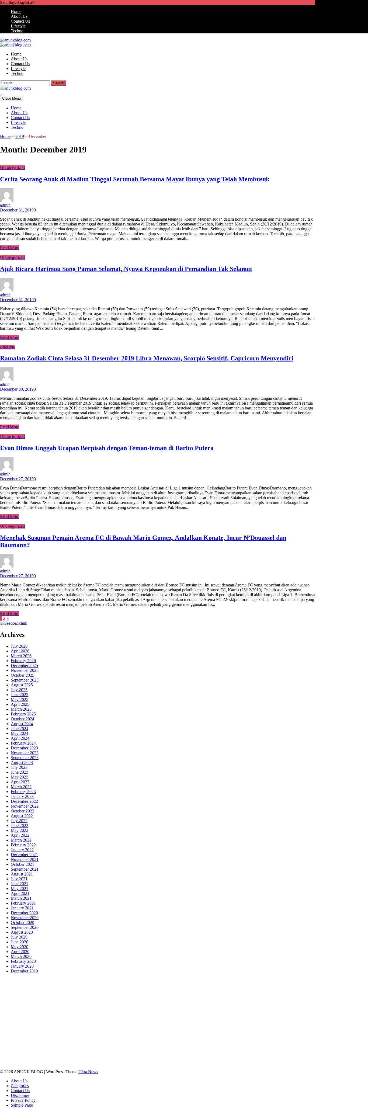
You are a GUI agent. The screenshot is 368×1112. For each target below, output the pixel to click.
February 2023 (23, 791)
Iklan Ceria (151, 990)
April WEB (143, 994)
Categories (20, 1085)
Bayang (152, 1048)
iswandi (114, 1033)
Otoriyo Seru (174, 1019)
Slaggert (195, 994)
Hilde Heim (151, 985)
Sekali (51, 1057)
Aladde (180, 994)
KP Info (281, 994)
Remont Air (249, 1023)
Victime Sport (136, 1019)
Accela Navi (102, 985)
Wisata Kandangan (79, 1038)
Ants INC (188, 985)
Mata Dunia (209, 1028)
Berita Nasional (220, 1038)
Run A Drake (135, 1023)
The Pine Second (25, 1009)
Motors (6, 980)
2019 (19, 136)
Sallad (305, 999)
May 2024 (19, 733)
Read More (9, 247)
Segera (38, 1057)
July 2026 (19, 646)
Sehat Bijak (244, 1043)
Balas (140, 1048)
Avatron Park (11, 990)
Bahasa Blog (240, 1057)
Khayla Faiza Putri (167, 1033)
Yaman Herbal (12, 1023)
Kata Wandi (240, 1033)
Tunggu (147, 1053)
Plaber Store (38, 985)
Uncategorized (12, 167)
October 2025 (22, 675)
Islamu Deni (216, 990)
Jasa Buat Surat (60, 999)
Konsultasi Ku (140, 1057)
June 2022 (19, 825)
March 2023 (21, 786)
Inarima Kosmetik (15, 1019)
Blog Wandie (107, 1038)
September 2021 (25, 869)
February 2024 (23, 743)
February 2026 (23, 660)
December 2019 (24, 971)
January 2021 (22, 908)
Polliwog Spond (218, 980)
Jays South (112, 994)
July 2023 (19, 767)
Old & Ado (217, 1019)
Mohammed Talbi (67, 1014)
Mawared (258, 1014)
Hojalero (245, 999)
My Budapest (111, 1023)
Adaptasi (303, 1043)
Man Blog (17, 1033)
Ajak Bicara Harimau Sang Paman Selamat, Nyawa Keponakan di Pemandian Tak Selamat (126, 268)
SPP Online (240, 1004)
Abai (13, 1048)
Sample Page (22, 1105)
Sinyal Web (244, 1038)
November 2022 (25, 806)
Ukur (159, 1053)
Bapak (216, 1053)
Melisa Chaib (301, 990)
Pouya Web (238, 1009)
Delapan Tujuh (70, 980)
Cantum (283, 1048)
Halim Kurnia (162, 1043)
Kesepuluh (85, 1057)
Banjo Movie (158, 1023)
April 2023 (20, 782)
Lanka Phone (130, 980)
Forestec (215, 1023)
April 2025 (20, 704)
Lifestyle (18, 26)
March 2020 (21, 956)
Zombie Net (194, 999)
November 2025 (25, 670)
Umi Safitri (184, 1043)
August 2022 (22, 816)
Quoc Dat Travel (244, 985)
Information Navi (116, 1028)
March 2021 (21, 898)
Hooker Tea (123, 1009)
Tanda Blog (262, 1057)
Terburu (257, 1048)
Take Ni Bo (81, 985)
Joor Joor (91, 1014)
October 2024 (22, 719)
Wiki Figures (277, 980)
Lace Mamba (192, 980)
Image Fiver (94, 980)
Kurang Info (169, 1038)
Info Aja (226, 1043)
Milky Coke (196, 1019)
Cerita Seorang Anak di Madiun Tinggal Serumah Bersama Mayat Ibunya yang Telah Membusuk (134, 179)
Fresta (127, 994)
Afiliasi (277, 1043)
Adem (18, 1053)
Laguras (179, 1004)
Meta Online (23, 994)
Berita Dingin (189, 1057)
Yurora (6, 994)
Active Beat (35, 1023)
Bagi (119, 1048)
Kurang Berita (194, 1038)
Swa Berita (259, 990)
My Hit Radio (214, 994)
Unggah (122, 1053)
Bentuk (243, 1048)
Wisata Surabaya (164, 1028)
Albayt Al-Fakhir (274, 985)
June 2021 (19, 883)
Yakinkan (24, 1057)
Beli (164, 1048)
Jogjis (97, 994)
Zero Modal (60, 985)
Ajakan (6, 1053)
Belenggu (217, 1048)
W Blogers (171, 990)
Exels (191, 1004)
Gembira (7, 1057)
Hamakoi (38, 999)
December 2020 (24, 913)
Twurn (74, 990)
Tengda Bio (102, 1009)
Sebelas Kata (62, 1043)
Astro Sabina (34, 990)
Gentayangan (198, 1053)
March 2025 (21, 709)
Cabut (270, 1048)
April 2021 (20, 893)
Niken (32, 1033)
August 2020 (22, 932)
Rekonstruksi (54, 1004)
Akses (48, 1053)
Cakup (297, 1048)
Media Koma (266, 1038)
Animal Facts (263, 1019)
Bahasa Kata (75, 1062)
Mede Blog (258, 1009)
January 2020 (22, 966)
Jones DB (140, 1028)
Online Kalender (204, 1014)
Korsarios (275, 1014)
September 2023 (25, 757)
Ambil (41, 1048)
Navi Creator (76, 1033)
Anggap (61, 1053)
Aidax (294, 994)
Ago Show (75, 1004)
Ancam (73, 1048)
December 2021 (24, 854)
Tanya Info (28, 1062)
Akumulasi (57, 1048)
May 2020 (19, 946)
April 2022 (20, 835)
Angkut (86, 1048)
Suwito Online (51, 1033)
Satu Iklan (41, 1043)
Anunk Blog (23, 980)
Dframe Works (127, 985)
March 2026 (21, 656)
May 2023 (19, 777)
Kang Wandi (288, 1033)
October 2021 (22, 864)
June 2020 (19, 942)
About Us (19, 16)
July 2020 (19, 937)
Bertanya (262, 1043)
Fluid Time (303, 1009)
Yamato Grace (193, 990)
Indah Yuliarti (206, 1043)
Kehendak (66, 1057)
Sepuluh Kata (165, 1057)
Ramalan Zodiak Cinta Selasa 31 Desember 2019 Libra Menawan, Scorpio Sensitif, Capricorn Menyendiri (146, 358)
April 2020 (20, 951)
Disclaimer (20, 1095)
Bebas (203, 1048)
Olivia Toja (279, 990)
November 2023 (25, 752)
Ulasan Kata (175, 1053)
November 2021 (25, 859)
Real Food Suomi (234, 1014)
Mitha (59, 994)
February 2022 (23, 845)
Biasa (231, 1048)
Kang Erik (262, 1028)
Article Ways (157, 1014)
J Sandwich (293, 1023)
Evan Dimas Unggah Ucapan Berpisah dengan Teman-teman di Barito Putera (107, 447)
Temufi (140, 1009)
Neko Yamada (301, 980)
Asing (99, 1048)
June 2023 (19, 772)
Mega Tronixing (55, 1009)
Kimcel (112, 980)
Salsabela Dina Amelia (139, 1038)
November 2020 (25, 917)
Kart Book (206, 1004)
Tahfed (295, 1028)
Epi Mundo (90, 990)
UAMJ (282, 1019)
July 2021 (19, 879)
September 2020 (25, 927)
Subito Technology (249, 980)
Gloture (223, 1004)
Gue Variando (239, 1019)
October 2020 (22, 922)
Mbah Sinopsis (78, 994)
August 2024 (22, 723)
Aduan (309, 1048)
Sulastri (155, 999)
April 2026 (20, 651)
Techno (17, 31)
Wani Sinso (163, 994)
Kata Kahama (113, 990)
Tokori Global (59, 1023)
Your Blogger (20, 1043)
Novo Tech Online (221, 999)
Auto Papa (299, 985)
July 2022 (19, 820)
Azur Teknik (46, 980)
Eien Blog (290, 999)
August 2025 (22, 685)
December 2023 (24, 748)
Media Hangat (51, 1062)
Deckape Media (85, 1023)
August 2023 (22, 762)
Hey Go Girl (169, 980)
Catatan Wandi (263, 1033)
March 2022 (21, 840)
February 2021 (23, 903)
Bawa (174, 1048)
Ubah (135, 1053)
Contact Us (20, 21)
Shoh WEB (173, 999)
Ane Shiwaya (215, 1009)
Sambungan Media (111, 1057)
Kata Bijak (44, 994)
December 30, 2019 (17, 389)
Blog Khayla (51, 1038)
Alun (22, 1048)
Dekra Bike (179, 1014)
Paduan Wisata (111, 1043)
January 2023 (22, 796)
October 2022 (22, 811)
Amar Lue (176, 1009)
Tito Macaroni (88, 1028)
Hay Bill (230, 1023)
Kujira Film (157, 1009)
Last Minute (295, 1014)
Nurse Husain (136, 999)
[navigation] (184, 118)
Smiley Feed (262, 1004)
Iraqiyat (6, 1014)
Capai (109, 1053)
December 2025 (24, 665)
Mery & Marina (267, 999)
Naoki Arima (271, 1023)
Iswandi (190, 1033)
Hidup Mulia (96, 1004)
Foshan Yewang (13, 985)
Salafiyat (133, 990)
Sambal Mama (239, 994)
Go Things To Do (60, 1028)
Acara (289, 1043)
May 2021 (19, 888)
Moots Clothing (87, 999)
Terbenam (188, 1048)
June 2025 (19, 694)
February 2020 (23, 961)
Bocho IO (179, 1023)
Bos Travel (188, 1028)
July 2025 (19, 689)
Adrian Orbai (284, 1004)
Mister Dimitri (30, 1004)
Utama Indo (263, 994)
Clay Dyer (198, 1023)
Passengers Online (213, 985)
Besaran (265, 1053)
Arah (109, 1048)
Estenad (22, 999)
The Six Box (88, 1019)
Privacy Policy (23, 1100)
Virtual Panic (113, 999)
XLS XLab (298, 1019)
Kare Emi (194, 1009)
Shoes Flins (41, 1014)
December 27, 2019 (17, 479)
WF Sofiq (8, 1004)
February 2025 (23, 714)
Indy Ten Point (63, 1019)
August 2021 (22, 874)
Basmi (129, 1048)
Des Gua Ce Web (29, 1028)
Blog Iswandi (27, 1038)
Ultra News (88, 1071)
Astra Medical (111, 1019)
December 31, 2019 (17, 210)
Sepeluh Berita (285, 1057)
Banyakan (248, 1053)
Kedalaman (283, 1053)
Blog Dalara (57, 990)
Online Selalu (86, 1043)
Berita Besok (290, 1038)
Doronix (150, 980)
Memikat (301, 1053)
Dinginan (231, 1053)
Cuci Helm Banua (213, 1033)
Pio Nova (22, 1014)
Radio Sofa (97, 1033)
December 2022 (24, 801)
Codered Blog (281, 1009)
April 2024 (20, 738)
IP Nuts (155, 1019)
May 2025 (19, 699)
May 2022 (19, 830)
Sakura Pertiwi (137, 1043)
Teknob (226, 1028)
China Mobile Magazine (129, 1004)
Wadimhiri (170, 985)
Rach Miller (161, 1004)
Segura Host (80, 1009)
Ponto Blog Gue (114, 1014)
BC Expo (137, 1014)
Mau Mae (280, 1028)
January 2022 (22, 849)
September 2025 (25, 680)
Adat (4, 1048)
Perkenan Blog (215, 1057)
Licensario (40, 1019)
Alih (31, 1048)
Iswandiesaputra (136, 1033)
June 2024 (19, 728)
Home (16, 11)
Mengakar (33, 1053)
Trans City (243, 1028)
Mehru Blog (238, 990)
